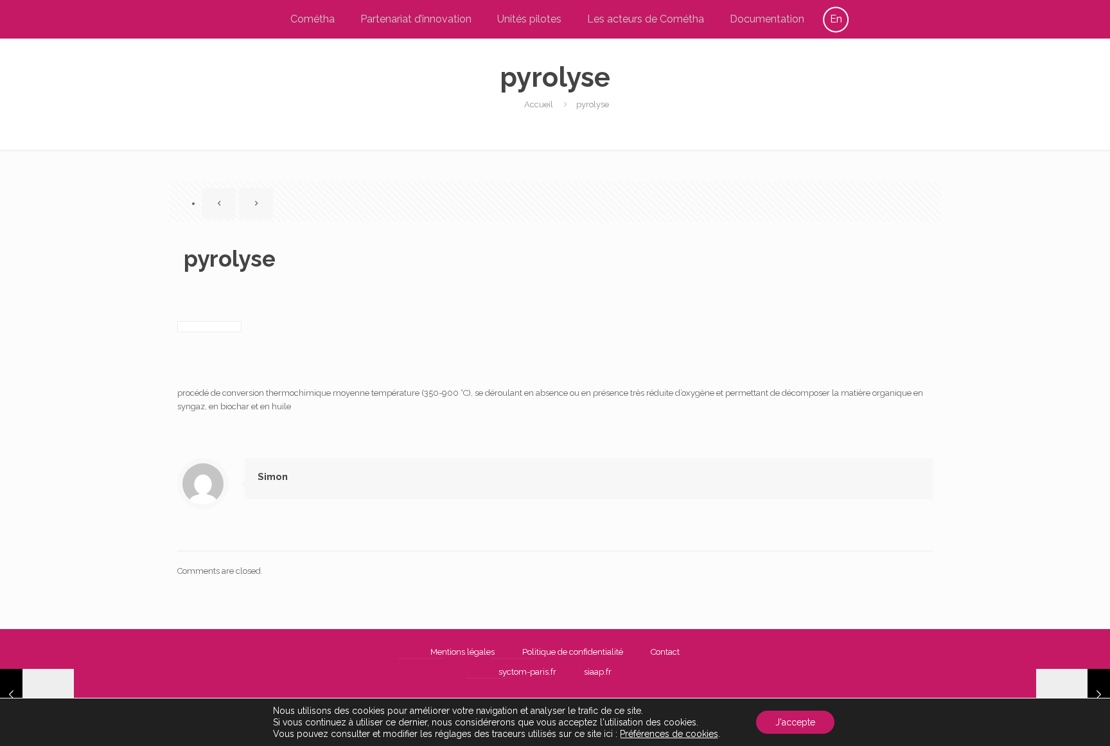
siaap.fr (598, 672)
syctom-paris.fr (527, 672)
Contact (665, 652)
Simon (273, 477)
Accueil (538, 104)
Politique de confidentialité (572, 652)
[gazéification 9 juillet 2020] (37, 694)
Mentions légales (462, 652)
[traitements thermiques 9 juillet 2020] (1073, 694)
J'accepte (795, 722)
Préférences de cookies (669, 734)
